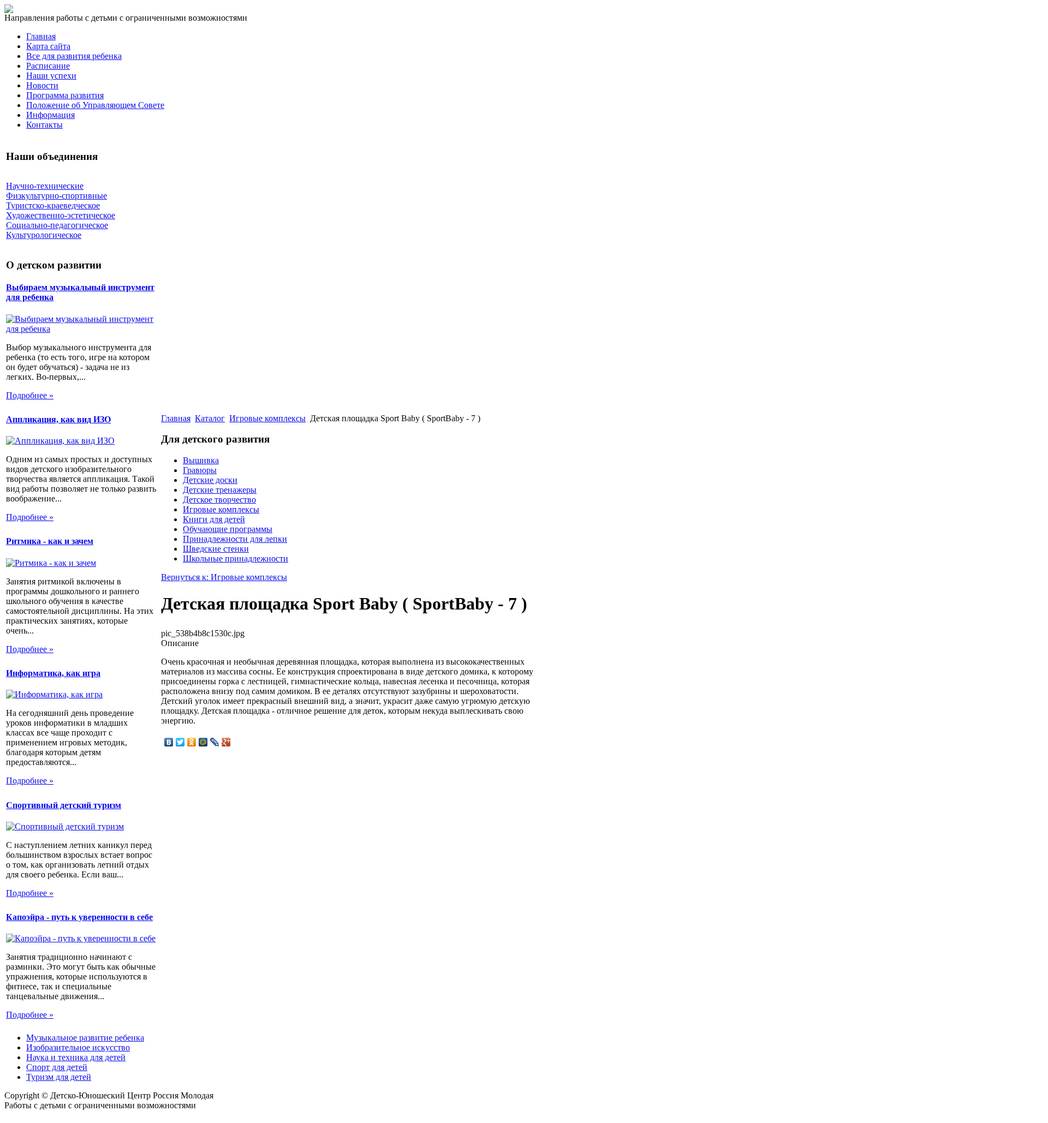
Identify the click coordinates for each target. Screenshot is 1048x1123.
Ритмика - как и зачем (49, 541)
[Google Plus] (226, 742)
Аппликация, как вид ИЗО (58, 419)
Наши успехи (51, 75)
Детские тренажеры (220, 489)
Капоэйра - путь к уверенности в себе (79, 917)
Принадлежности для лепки (235, 538)
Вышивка (201, 460)
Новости (42, 85)
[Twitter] (180, 742)
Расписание (48, 65)
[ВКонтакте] (169, 742)
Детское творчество (219, 499)
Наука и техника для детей (76, 1057)
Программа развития (65, 95)
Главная (41, 36)
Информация (50, 115)
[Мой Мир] (203, 742)
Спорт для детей (56, 1067)
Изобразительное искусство (78, 1047)
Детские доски (210, 480)
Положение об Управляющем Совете (95, 105)
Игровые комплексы (267, 418)
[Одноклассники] (192, 742)
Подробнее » (29, 395)
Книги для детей (214, 519)
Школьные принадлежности (235, 558)
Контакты (44, 124)
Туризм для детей (58, 1077)
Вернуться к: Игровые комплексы (224, 577)
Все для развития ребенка (74, 56)
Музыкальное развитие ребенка (85, 1037)
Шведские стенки (216, 548)
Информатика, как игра (53, 673)
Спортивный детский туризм (63, 805)
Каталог (210, 418)
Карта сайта (48, 46)
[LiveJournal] (215, 742)
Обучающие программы (227, 529)
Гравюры (200, 470)
